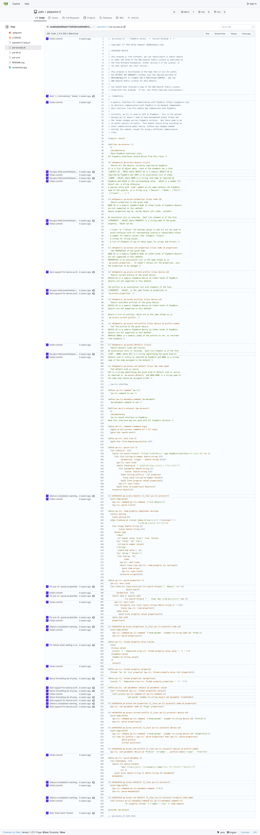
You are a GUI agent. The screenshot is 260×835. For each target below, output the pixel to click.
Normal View (220, 34)
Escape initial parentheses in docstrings (69, 171)
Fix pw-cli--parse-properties (63, 586)
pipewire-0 (54, 11)
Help (27, 3)
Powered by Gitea (12, 832)
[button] (185, 12)
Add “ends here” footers (61, 813)
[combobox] (237, 27)
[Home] (6, 3)
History (234, 34)
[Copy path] (124, 27)
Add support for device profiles (65, 272)
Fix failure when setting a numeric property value (74, 645)
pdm (41, 11)
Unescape (246, 34)
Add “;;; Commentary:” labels (64, 96)
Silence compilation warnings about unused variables (76, 496)
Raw (207, 34)
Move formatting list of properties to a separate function (77, 678)
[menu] (221, 832)
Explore (16, 3)
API (255, 832)
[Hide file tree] (7, 27)
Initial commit (56, 38)
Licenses (245, 832)
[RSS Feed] (174, 12)
